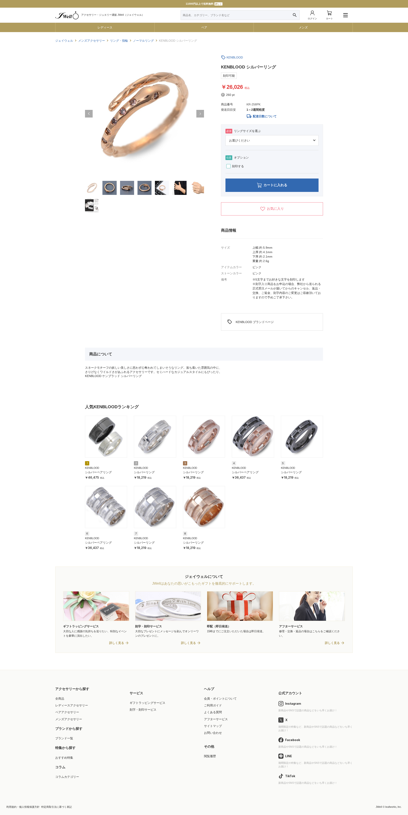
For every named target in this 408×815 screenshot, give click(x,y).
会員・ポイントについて (220, 698)
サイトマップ (213, 726)
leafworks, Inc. (393, 806)
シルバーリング (144, 472)
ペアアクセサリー (67, 712)
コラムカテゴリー (67, 776)
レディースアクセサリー (71, 705)
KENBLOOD (235, 57)
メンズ (303, 27)
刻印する (238, 166)
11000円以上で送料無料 (204, 3)
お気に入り (275, 208)
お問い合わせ (213, 732)
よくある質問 (213, 712)
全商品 (59, 698)
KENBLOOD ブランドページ (250, 322)
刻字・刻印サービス (143, 709)
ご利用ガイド (213, 705)
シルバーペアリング (98, 472)
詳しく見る (116, 643)
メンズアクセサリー (68, 719)
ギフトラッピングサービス (147, 702)
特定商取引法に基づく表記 (56, 806)
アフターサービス (216, 719)
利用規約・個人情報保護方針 (23, 806)
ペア (204, 27)
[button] (89, 114)
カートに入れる (275, 185)
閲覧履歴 (210, 756)
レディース (105, 27)
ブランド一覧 (64, 738)
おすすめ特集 (64, 757)
